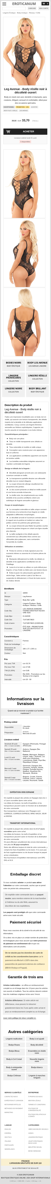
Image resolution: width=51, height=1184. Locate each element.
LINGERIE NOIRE (13, 388)
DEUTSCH (8, 1137)
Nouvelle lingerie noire (37, 1060)
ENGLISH (8, 1129)
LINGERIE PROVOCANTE (13, 376)
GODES (30, 1133)
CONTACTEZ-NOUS (11, 1096)
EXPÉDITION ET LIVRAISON (14, 1100)
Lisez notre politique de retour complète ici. (19, 1018)
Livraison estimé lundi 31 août (25, 138)
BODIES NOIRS (13, 362)
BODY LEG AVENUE (37, 362)
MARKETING (9, 1112)
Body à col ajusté (37, 1039)
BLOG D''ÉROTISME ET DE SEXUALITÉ (25, 1168)
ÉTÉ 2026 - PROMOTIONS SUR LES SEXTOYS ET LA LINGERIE (33, 628)
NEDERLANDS (10, 1149)
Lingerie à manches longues (37, 1077)
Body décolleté (37, 1045)
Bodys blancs (37, 1067)
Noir (24, 653)
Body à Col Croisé (14, 1059)
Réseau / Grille (34, 13)
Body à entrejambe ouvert (14, 1068)
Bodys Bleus (14, 1051)
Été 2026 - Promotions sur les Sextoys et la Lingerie (34, 675)
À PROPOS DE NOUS (35, 1096)
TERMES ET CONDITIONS (37, 1104)
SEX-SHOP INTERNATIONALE (38, 1178)
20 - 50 (27, 679)
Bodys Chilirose (14, 1076)
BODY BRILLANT (37, 388)
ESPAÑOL (8, 1133)
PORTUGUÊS (9, 1145)
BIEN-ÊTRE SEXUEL (35, 1147)
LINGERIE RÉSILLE (37, 375)
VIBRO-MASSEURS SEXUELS (38, 1129)
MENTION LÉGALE (34, 1100)
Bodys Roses (14, 1045)
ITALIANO (8, 1141)
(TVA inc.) (35, 121)
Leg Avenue (27, 596)
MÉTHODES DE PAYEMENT (14, 1108)
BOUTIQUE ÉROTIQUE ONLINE (13, 1178)
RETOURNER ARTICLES (13, 1104)
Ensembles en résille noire (37, 1052)
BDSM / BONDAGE (34, 1151)
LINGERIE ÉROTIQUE (35, 1137)
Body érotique (22, 13)
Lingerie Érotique (9, 13)
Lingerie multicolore (14, 1039)
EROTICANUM (24, 3)
